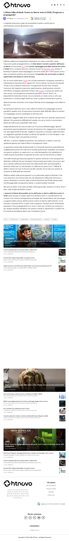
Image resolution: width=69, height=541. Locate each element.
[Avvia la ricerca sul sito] (63, 4)
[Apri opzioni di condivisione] (50, 18)
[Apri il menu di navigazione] (51, 4)
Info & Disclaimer (51, 485)
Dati (6, 219)
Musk (25, 80)
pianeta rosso (49, 69)
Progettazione (36, 219)
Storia (54, 219)
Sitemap (51, 492)
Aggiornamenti (10, 238)
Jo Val (6, 245)
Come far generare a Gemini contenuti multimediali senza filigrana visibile (26, 416)
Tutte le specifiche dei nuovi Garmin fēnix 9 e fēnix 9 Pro (20, 250)
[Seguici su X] (60, 4)
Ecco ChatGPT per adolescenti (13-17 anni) (16, 408)
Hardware (24, 219)
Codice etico (51, 495)
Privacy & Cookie (51, 489)
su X (23, 66)
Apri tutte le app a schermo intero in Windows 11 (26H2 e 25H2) (23, 394)
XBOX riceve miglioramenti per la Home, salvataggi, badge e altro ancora (26, 401)
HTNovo (10, 18)
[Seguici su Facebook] (57, 4)
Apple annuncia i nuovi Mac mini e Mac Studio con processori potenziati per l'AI (27, 266)
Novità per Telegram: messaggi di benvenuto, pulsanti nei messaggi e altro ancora (33, 242)
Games (7, 441)
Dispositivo (14, 219)
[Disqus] (34, 296)
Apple (7, 382)
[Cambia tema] (54, 5)
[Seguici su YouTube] (39, 517)
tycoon (41, 91)
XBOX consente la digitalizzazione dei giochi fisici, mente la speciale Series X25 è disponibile (34, 445)
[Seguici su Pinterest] (43, 517)
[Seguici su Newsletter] (34, 517)
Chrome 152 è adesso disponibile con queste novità (19, 258)
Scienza (46, 219)
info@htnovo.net (34, 530)
